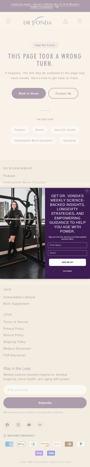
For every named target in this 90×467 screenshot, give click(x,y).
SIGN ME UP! (67, 262)
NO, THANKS (67, 271)
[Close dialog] (87, 191)
